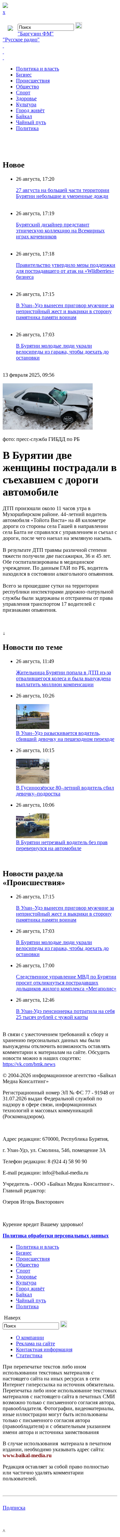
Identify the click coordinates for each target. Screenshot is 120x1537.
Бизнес (24, 74)
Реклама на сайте (35, 1343)
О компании (30, 1337)
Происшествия (33, 80)
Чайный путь (31, 122)
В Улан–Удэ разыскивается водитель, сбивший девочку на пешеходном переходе (65, 736)
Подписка (14, 1508)
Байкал (24, 116)
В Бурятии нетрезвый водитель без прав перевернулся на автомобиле (62, 845)
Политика (27, 128)
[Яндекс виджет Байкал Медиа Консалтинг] (60, 58)
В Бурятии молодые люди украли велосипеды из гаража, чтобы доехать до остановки (62, 351)
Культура (26, 104)
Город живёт (30, 110)
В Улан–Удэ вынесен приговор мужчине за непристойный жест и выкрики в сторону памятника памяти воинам (65, 311)
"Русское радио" (21, 39)
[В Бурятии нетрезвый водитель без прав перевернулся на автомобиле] (32, 836)
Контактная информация (44, 1349)
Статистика (29, 1355)
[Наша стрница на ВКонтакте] (60, 46)
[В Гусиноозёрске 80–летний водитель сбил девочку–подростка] (32, 782)
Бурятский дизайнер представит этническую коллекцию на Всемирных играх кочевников (60, 230)
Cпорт (23, 92)
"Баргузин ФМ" (36, 33)
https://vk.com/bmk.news (29, 1064)
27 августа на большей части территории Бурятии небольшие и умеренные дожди (62, 193)
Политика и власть (37, 69)
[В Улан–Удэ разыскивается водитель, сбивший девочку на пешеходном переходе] (32, 727)
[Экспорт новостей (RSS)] (60, 52)
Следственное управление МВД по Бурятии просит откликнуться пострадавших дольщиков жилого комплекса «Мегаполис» (66, 982)
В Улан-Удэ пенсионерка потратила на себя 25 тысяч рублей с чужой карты (65, 1014)
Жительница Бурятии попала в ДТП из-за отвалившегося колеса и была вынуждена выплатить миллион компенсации (63, 678)
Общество (27, 86)
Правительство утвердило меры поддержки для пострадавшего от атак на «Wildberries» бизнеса (65, 271)
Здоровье (26, 98)
